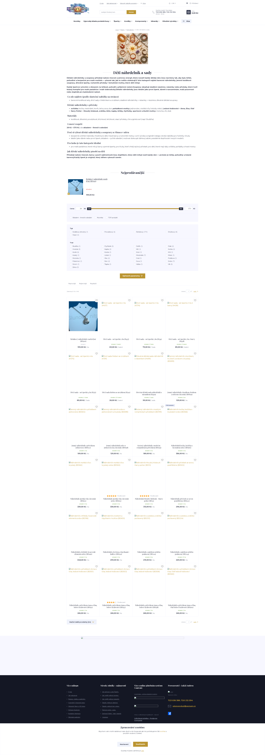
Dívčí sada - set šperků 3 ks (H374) (149, 339)
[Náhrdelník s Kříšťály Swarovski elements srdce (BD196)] (83, 529)
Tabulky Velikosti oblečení (110, 703)
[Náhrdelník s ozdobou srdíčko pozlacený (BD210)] (149, 529)
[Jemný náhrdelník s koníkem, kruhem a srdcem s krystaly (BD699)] (181, 369)
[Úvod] (81, 8)
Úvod (117, 30)
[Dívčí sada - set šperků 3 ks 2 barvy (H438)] (181, 316)
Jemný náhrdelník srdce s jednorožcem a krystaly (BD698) (116, 446)
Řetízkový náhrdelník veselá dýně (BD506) (96, 180)
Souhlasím (140, 744)
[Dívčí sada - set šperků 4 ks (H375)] (83, 369)
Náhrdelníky (130, 30)
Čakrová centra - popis (109, 710)
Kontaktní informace (74, 713)
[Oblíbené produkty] (187, 3)
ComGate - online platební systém (145, 694)
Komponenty (140, 21)
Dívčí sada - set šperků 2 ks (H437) (116, 339)
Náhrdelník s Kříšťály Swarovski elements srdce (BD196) (83, 553)
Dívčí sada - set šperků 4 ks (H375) (83, 392)
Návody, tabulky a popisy (128, 3)
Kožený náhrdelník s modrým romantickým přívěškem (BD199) (149, 446)
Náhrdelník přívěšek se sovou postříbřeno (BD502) (182, 500)
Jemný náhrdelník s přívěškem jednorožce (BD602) (83, 446)
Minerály (154, 21)
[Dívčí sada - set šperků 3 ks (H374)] (149, 316)
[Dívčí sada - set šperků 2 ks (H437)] (116, 316)
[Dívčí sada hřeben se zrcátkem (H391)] (116, 369)
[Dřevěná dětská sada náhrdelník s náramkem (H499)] (149, 369)
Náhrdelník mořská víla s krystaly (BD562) (83, 500)
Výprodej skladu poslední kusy (96, 21)
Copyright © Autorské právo (76, 703)
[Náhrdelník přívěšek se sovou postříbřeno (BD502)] (181, 476)
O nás (102, 3)
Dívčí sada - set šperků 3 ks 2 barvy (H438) (182, 340)
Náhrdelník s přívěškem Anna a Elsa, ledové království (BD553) (116, 606)
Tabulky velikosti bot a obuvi (111, 706)
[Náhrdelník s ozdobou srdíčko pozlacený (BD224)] (181, 529)
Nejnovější (72, 284)
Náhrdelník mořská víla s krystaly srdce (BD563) (116, 500)
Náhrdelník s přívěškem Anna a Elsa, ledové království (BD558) (149, 606)
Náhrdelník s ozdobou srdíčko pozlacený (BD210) (148, 553)
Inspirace (105, 717)
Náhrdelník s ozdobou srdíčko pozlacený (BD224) (181, 553)
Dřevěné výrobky (170, 21)
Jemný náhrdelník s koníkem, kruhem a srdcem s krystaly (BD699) (181, 393)
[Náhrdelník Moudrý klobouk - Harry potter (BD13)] (149, 476)
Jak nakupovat (111, 3)
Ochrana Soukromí (74, 710)
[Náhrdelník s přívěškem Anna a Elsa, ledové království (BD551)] (83, 582)
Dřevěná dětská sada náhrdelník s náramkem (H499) (149, 393)
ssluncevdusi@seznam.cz (184, 706)
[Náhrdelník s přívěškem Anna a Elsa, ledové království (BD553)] (116, 582)
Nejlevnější (83, 284)
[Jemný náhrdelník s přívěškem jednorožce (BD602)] (83, 423)
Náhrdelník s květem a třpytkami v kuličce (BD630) (116, 553)
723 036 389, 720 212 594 (166, 12)
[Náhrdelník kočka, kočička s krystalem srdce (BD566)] (181, 423)
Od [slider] (89, 209)
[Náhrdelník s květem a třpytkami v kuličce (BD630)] (116, 529)
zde (142, 751)
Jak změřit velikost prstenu (110, 695)
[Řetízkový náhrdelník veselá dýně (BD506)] (83, 316)
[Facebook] (170, 713)
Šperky (117, 21)
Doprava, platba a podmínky (77, 699)
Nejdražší (93, 284)
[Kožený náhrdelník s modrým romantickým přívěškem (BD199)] (149, 423)
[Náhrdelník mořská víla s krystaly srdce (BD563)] (116, 476)
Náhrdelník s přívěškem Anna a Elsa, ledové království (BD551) (83, 606)
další (195, 291)
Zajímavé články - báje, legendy (111, 713)
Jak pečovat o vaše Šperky (110, 692)
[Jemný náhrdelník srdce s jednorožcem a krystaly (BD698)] (116, 423)
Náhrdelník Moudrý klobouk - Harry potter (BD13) (149, 500)
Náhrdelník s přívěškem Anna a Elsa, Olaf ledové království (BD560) (182, 606)
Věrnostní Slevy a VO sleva (76, 706)
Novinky (77, 21)
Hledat (131, 12)
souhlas (162, 731)
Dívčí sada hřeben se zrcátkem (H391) (116, 392)
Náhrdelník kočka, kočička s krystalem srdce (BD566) (181, 446)
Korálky (127, 21)
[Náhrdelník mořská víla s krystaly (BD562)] (83, 476)
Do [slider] (181, 209)
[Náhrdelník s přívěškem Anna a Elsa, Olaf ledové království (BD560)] (181, 582)
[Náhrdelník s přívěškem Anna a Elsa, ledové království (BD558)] (149, 582)
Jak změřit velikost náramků (110, 699)
